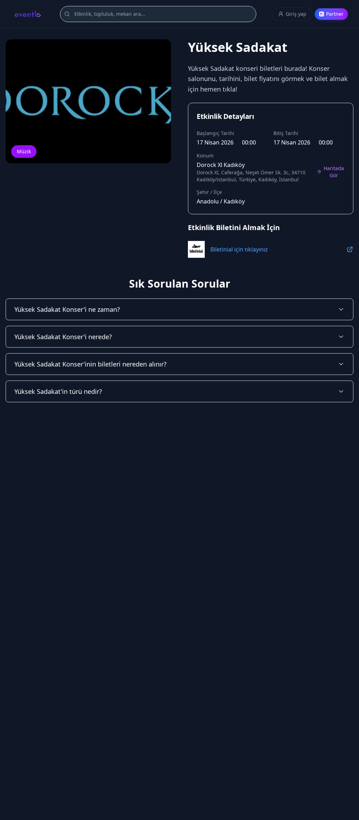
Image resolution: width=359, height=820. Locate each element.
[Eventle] (27, 14)
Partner (335, 14)
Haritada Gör (334, 172)
